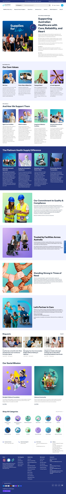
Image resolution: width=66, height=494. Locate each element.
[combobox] (33, 5)
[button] (65, 247)
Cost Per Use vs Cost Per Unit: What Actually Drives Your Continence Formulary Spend (12, 352)
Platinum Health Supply (9, 488)
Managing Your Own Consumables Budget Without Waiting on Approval (32, 352)
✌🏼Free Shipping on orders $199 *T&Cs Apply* (33, 1)
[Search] (49, 5)
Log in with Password (6, 1)
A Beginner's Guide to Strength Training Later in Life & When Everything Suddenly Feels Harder (53, 352)
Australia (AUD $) (7, 483)
